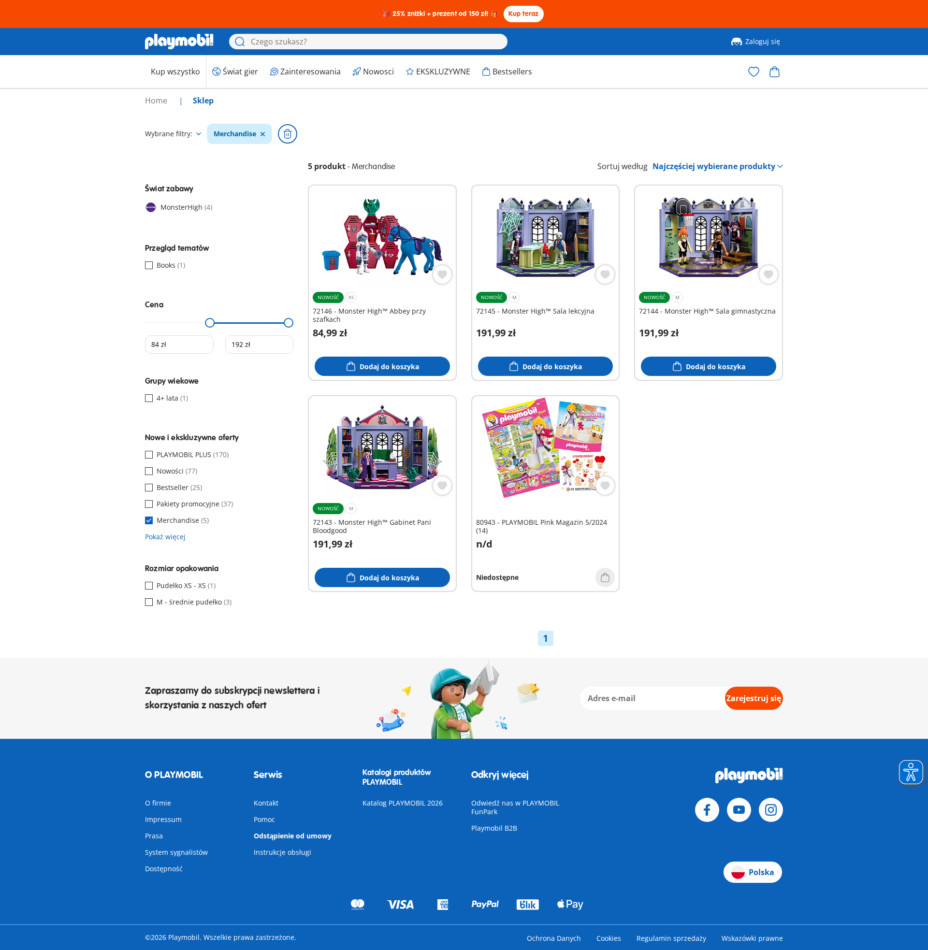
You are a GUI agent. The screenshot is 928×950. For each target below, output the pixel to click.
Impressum (163, 819)
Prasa (154, 835)
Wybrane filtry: (168, 134)
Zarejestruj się (753, 698)
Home (157, 100)
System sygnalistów (176, 852)
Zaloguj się (762, 41)
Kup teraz (523, 14)
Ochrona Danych (554, 938)
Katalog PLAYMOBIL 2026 (402, 802)
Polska (761, 872)
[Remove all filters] (287, 134)
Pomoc (264, 819)
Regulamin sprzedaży (671, 938)
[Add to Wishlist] (442, 274)
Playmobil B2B (494, 828)
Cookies (608, 938)
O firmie (158, 802)
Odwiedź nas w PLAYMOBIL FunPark (515, 807)
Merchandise (235, 134)
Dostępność (164, 868)
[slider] (210, 323)
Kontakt (266, 802)
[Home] (179, 41)
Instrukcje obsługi (282, 852)
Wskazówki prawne (752, 938)
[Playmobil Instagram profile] (771, 810)
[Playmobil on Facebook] (707, 810)
